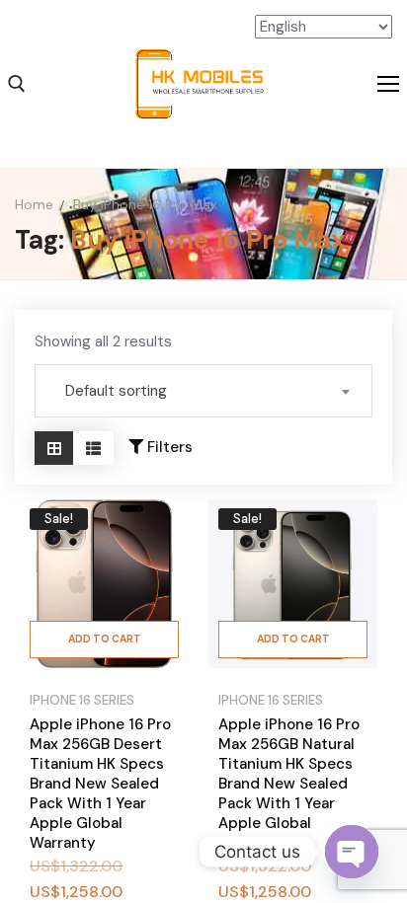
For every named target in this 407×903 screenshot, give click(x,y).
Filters (168, 447)
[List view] (93, 448)
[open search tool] (17, 84)
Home (34, 204)
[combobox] (203, 390)
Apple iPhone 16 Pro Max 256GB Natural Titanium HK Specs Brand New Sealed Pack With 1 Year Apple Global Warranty (289, 784)
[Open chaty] (351, 851)
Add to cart (104, 639)
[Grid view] (54, 448)
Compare (161, 531)
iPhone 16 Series (82, 700)
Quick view (161, 581)
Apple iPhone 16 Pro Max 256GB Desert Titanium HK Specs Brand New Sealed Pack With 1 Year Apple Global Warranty (100, 784)
